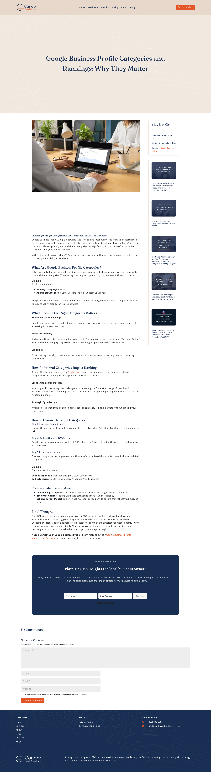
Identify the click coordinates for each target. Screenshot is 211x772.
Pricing (114, 7)
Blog (132, 7)
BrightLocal (74, 372)
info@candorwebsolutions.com (164, 726)
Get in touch (184, 7)
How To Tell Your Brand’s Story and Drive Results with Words (163, 223)
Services (92, 7)
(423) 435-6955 (155, 721)
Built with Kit (105, 603)
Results (105, 7)
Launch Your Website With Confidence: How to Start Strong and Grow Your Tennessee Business (163, 186)
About (124, 7)
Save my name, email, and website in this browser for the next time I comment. (56, 695)
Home (82, 7)
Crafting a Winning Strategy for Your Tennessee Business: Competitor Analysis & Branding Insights (164, 260)
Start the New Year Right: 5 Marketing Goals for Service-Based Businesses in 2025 (164, 296)
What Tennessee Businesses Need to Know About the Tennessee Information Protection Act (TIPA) (163, 333)
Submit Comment (32, 700)
